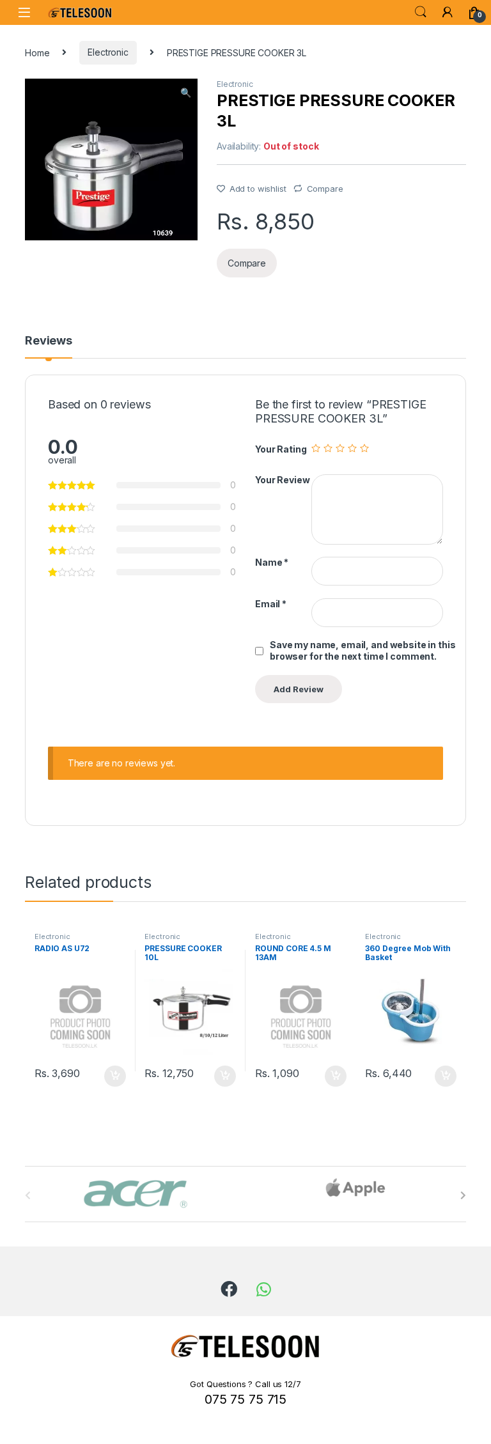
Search (421, 12)
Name (271, 562)
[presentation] (463, 1195)
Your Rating (280, 449)
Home (37, 52)
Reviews (48, 341)
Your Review (282, 479)
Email (270, 603)
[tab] (48, 346)
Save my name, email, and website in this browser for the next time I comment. (362, 650)
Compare (325, 188)
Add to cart (115, 1076)
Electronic (108, 52)
